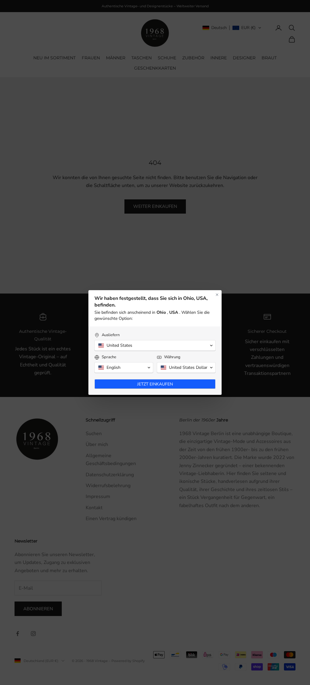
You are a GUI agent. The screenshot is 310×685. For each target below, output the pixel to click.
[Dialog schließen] (217, 294)
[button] (155, 345)
